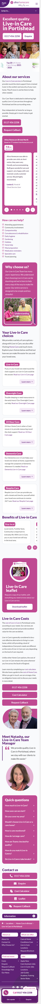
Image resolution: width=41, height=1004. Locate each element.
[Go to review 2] (14, 209)
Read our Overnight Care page (23, 403)
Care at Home (26, 939)
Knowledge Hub (8, 970)
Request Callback (8, 967)
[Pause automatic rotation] (27, 210)
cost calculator (30, 669)
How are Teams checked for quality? (17, 843)
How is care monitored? (15, 830)
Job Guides (25, 973)
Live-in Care (25, 945)
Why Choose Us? (8, 945)
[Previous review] (6, 210)
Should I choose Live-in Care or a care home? (19, 823)
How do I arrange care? (15, 836)
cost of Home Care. (30, 672)
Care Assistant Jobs (28, 964)
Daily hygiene (10, 236)
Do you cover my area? (15, 816)
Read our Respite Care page (22, 501)
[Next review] (33, 210)
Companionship (11, 230)
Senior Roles (25, 978)
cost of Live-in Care (12, 623)
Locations (24, 948)
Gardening (9, 239)
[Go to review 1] (11, 209)
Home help (9, 245)
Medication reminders (13, 251)
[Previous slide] (29, 547)
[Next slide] (35, 547)
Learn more (28, 382)
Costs (4, 961)
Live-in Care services (13, 81)
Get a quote (11, 999)
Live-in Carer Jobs (27, 967)
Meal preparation (11, 248)
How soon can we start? (15, 811)
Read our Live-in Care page (24, 374)
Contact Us (6, 942)
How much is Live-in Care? (16, 805)
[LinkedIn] (22, 987)
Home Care (14, 347)
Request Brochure (27, 951)
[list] (19, 311)
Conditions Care (27, 942)
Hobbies (8, 242)
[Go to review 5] (22, 209)
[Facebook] (13, 987)
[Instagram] (18, 987)
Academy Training (27, 975)
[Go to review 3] (17, 209)
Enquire (5, 964)
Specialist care (10, 254)
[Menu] (37, 4)
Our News (5, 973)
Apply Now (25, 961)
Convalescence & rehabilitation (16, 233)
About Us (5, 939)
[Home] (2, 923)
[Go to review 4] (20, 209)
